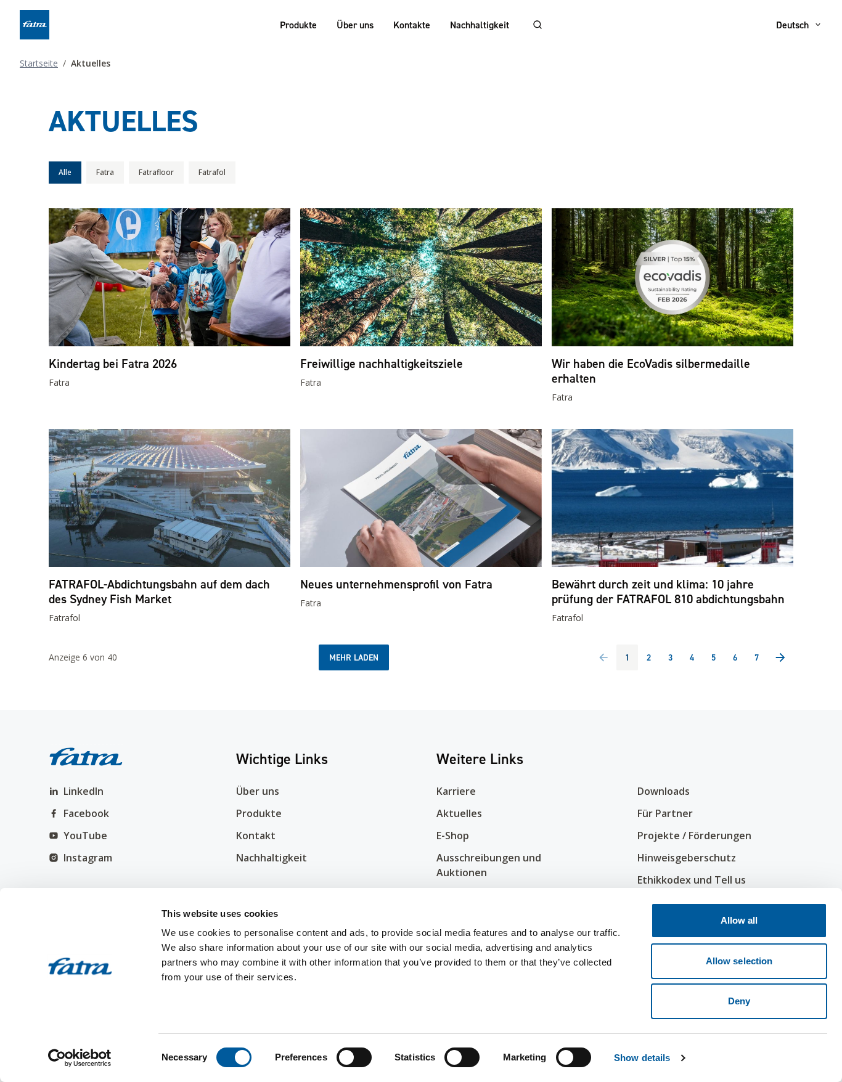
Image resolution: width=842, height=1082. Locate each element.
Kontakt (256, 835)
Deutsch (792, 24)
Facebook (86, 813)
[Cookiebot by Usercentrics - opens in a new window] (80, 1058)
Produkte (298, 24)
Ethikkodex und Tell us (691, 880)
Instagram (87, 857)
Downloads (663, 791)
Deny (739, 1001)
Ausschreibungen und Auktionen (488, 865)
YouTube (85, 835)
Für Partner (665, 813)
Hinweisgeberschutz (686, 857)
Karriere (456, 791)
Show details (642, 1057)
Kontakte (411, 24)
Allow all (739, 920)
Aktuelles (459, 813)
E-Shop (452, 835)
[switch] (354, 1057)
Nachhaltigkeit (479, 24)
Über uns (355, 24)
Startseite (39, 63)
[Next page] (780, 657)
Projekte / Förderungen (694, 835)
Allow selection (739, 961)
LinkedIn (83, 791)
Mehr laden (353, 657)
